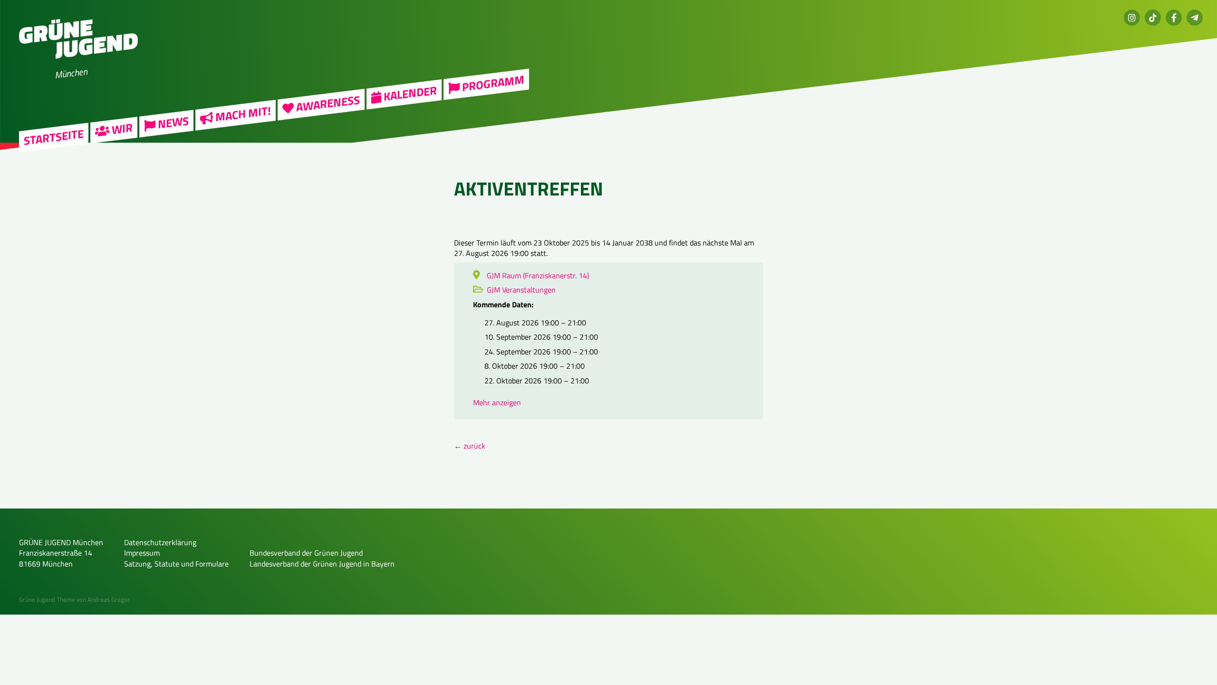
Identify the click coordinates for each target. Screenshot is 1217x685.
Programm (492, 83)
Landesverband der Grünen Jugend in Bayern (322, 563)
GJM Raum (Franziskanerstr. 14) (538, 275)
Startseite (54, 137)
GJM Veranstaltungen (521, 289)
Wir (121, 129)
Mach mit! (242, 114)
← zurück (469, 445)
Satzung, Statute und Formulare (176, 563)
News (172, 123)
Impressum (142, 553)
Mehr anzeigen (497, 402)
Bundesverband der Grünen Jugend (306, 553)
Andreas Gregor (108, 599)
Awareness (327, 103)
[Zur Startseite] (78, 64)
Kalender (409, 93)
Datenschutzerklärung (160, 542)
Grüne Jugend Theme (47, 599)
